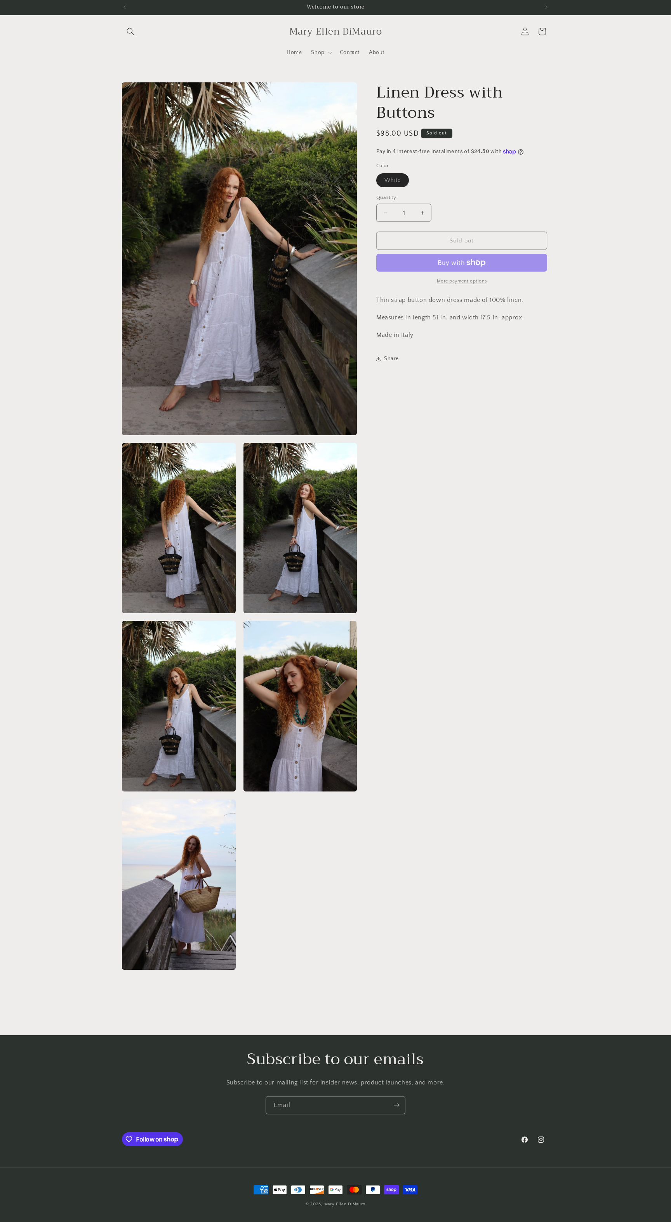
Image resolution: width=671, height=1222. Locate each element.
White (396, 182)
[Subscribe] (396, 1105)
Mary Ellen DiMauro (345, 1204)
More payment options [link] (462, 281)
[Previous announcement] (124, 7)
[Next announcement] (546, 7)
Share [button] (391, 359)
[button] (130, 31)
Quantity (386, 197)
